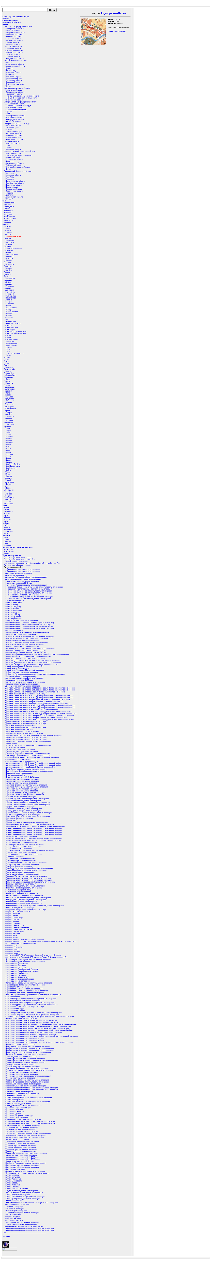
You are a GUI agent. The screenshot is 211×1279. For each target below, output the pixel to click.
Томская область (12, 143)
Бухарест (9, 405)
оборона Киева (11, 916)
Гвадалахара (10, 298)
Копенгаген (10, 278)
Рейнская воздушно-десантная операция (22, 1056)
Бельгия (7, 238)
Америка (6, 524)
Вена (7, 229)
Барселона (10, 292)
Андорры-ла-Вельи (113, 13)
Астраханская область (14, 64)
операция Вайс (11, 945)
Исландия (8, 284)
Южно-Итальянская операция (17, 1195)
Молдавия (8, 215)
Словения (8, 419)
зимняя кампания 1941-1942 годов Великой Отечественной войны (33, 763)
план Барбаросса (12, 997)
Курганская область (13, 90)
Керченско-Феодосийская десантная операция (25, 793)
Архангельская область (15, 104)
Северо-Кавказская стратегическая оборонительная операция (31, 1090)
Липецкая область (12, 44)
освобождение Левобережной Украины (21, 969)
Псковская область (13, 122)
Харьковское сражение (15, 1169)
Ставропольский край (14, 84)
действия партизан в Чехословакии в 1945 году (25, 694)
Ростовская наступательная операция (21, 1072)
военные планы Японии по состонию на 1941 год (25, 652)
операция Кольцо (12, 951)
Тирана (8, 232)
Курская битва (11, 820)
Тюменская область (13, 94)
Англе (7, 428)
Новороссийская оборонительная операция (23, 904)
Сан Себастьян (11, 327)
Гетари (8, 448)
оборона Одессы (12, 923)
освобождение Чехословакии (17, 981)
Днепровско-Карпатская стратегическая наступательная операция (33, 735)
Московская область (11, 23)
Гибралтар (9, 256)
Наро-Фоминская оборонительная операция (23, 888)
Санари (8, 462)
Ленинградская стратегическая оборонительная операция (29, 824)
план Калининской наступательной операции (24, 1001)
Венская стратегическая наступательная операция (26, 642)
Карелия (8, 112)
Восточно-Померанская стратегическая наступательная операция (33, 662)
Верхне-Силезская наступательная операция (24, 644)
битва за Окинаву (12, 615)
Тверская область (12, 54)
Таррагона (9, 341)
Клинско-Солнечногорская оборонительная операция (27, 805)
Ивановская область (14, 36)
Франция (7, 426)
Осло (7, 393)
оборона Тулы (11, 935)
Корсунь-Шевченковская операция (19, 807)
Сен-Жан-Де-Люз (12, 464)
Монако (7, 385)
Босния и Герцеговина (13, 248)
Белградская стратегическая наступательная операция (28, 589)
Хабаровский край (13, 165)
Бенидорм (9, 294)
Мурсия (8, 316)
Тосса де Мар (11, 345)
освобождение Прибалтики (16, 973)
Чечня (8, 86)
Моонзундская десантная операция (20, 872)
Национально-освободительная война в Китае (23, 1226)
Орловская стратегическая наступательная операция (28, 959)
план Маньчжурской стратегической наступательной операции (31, 1005)
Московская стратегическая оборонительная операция (28, 880)
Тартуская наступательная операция (20, 1129)
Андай (8, 430)
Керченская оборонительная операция (21, 791)
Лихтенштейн (9, 369)
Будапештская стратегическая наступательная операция (29, 636)
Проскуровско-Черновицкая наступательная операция (28, 1052)
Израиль (7, 520)
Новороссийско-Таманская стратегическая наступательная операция (34, 906)
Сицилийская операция (15, 1096)
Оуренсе (9, 318)
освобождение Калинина (15, 967)
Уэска (7, 349)
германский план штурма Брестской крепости (24, 678)
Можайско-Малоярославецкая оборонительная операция (29, 868)
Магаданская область (14, 159)
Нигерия (7, 541)
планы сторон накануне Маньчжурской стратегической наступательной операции (39, 1016)
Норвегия (8, 391)
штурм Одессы (11, 1183)
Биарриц (9, 442)
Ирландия (8, 280)
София (8, 246)
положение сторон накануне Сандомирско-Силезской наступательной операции (39, 1042)
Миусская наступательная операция (20, 860)
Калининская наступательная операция (22, 779)
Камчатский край (12, 157)
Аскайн (8, 434)
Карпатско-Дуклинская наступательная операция (26, 785)
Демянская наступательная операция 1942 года (25, 721)
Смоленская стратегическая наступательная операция (28, 1098)
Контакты (6, 1236)
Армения (7, 205)
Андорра (7, 234)
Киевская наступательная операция (20, 797)
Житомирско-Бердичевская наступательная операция (28, 755)
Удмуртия (9, 195)
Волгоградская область (15, 66)
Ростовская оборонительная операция (21, 1074)
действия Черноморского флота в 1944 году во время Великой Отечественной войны (41, 714)
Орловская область (13, 46)
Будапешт (9, 264)
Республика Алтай (13, 126)
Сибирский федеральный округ (17, 124)
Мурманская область (14, 118)
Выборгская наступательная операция (21, 672)
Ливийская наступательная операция (21, 836)
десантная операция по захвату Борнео (22, 731)
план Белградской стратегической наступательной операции (30, 999)
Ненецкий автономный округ (19, 106)
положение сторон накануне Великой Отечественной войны (30, 1034)
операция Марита (12, 953)
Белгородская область (14, 29)
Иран (6, 522)
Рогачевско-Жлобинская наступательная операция (26, 1068)
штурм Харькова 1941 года (16, 1189)
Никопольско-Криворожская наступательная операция (28, 898)
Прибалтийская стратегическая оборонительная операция (29, 1050)
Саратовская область (14, 191)
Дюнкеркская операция (15, 747)
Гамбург (8, 270)
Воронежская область (14, 34)
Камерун (7, 545)
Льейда (8, 310)
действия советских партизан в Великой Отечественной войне (31, 710)
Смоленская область (14, 50)
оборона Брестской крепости (17, 912)
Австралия (8, 549)
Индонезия (8, 512)
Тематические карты (11, 555)
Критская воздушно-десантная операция (22, 815)
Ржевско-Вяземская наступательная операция (25, 1058)
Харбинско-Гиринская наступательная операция (25, 1163)
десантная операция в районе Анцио (20, 725)
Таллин (8, 502)
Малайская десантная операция (18, 848)
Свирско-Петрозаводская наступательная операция (27, 1082)
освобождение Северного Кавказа (19, 979)
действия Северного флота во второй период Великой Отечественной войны (37, 704)
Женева (8, 494)
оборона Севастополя (14, 925)
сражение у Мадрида (14, 1220)
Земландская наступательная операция (22, 761)
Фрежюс (8, 476)
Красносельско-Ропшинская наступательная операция (28, 813)
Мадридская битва (13, 1214)
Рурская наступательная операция (20, 1078)
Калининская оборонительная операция (22, 781)
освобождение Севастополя (17, 977)
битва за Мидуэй (12, 613)
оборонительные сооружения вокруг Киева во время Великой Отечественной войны (40, 941)
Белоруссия (9, 207)
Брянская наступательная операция (20, 634)
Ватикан (7, 252)
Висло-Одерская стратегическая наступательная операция (30, 648)
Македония (8, 377)
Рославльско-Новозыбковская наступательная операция (29, 1070)
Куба (6, 533)
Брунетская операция (14, 1209)
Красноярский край (13, 137)
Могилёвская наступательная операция (22, 864)
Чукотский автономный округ (17, 167)
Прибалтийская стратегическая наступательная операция (29, 1048)
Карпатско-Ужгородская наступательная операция (26, 787)
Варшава (9, 397)
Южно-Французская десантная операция (22, 1199)
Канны (8, 452)
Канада (7, 527)
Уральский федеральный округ (17, 88)
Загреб (8, 480)
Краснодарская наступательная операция (23, 811)
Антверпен (9, 240)
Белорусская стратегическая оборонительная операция (28, 593)
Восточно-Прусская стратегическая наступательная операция (31, 664)
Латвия (7, 361)
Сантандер (10, 329)
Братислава (10, 417)
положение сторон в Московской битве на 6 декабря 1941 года (31, 1022)
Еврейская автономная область (18, 155)
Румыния (8, 403)
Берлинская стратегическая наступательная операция (28, 599)
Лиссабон (9, 401)
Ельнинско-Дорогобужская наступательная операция (27, 753)
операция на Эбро (13, 1218)
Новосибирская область (15, 139)
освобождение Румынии (15, 975)
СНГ (4, 201)
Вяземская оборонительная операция (21, 676)
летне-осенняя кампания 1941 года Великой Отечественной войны (33, 828)
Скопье (8, 379)
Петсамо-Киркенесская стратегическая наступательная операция (33, 995)
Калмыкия (9, 74)
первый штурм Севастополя (17, 987)
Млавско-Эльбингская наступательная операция (25, 862)
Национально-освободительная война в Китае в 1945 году (29, 1230)
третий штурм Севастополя (17, 1139)
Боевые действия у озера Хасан (17, 557)
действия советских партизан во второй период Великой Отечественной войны (38, 712)
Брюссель (9, 242)
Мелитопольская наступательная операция (23, 854)
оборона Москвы (12, 921)
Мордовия (9, 179)
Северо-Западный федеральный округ (20, 102)
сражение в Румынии (14, 1110)
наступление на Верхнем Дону (18, 890)
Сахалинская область (14, 163)
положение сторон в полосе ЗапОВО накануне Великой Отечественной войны (38, 1026)
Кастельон (9, 304)
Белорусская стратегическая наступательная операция (28, 591)
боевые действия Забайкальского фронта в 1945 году (28, 624)
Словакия (8, 415)
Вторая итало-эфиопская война (17, 565)
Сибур (8, 470)
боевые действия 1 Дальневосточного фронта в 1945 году (29, 622)
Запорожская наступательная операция (22, 759)
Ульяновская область (14, 197)
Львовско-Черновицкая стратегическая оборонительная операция (33, 840)
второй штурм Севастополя (17, 668)
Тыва (7, 145)
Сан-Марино (9, 407)
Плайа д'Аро (10, 322)
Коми (7, 114)
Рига (7, 363)
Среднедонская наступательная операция (23, 1119)
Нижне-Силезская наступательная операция (24, 896)
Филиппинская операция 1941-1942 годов (22, 1157)
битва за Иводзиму (13, 607)
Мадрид (8, 314)
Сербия (7, 411)
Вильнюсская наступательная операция (22, 646)
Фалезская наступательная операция (21, 1155)
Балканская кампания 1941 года (18, 583)
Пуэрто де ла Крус (13, 324)
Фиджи (6, 553)
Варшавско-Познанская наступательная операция (26, 638)
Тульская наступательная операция (20, 1145)
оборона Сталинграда (14, 931)
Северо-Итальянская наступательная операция (25, 1086)
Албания (7, 230)
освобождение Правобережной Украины (22, 971)
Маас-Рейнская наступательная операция (23, 846)
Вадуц (8, 371)
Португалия (9, 399)
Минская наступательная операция (20, 858)
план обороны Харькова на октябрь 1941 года (24, 1007)
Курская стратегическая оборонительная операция (26, 822)
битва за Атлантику (13, 603)
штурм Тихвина (12, 1187)
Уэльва (8, 347)
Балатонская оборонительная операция (22, 581)
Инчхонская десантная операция (19, 773)
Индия (6, 510)
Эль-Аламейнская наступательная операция (24, 1193)
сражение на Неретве (14, 1112)
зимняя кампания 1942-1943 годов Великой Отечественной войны (33, 765)
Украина (7, 223)
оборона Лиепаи (12, 919)
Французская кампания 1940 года (19, 1161)
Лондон (8, 260)
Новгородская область (14, 120)
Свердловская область (15, 92)
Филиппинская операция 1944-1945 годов (22, 1159)
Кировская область (13, 175)
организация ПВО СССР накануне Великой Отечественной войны (33, 955)
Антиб (7, 432)
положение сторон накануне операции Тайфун (24, 1040)
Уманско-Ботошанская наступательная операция (26, 1153)
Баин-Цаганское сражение (16, 561)
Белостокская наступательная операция (22, 595)
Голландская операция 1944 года (19, 680)
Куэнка (8, 306)
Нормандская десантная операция (19, 908)
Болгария (8, 244)
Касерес (8, 302)
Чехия (6, 486)
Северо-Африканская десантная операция (23, 1084)
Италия (7, 357)
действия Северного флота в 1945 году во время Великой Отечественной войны (39, 698)
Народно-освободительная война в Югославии (25, 886)
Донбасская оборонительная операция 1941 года (25, 737)
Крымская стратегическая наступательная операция (27, 817)
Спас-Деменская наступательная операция (23, 1106)
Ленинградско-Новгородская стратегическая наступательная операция (35, 826)
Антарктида (9, 551)
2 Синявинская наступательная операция (22, 571)
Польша (7, 395)
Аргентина (8, 531)
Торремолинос (11, 343)
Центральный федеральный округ (18, 27)
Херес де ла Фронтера (14, 353)
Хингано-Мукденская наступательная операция (25, 1171)
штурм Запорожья (13, 1179)
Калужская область (13, 38)
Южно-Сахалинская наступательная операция (25, 1197)
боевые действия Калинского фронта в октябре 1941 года (29, 628)
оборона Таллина (12, 933)
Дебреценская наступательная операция (22, 686)
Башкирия (9, 173)
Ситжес (8, 335)
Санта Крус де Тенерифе (15, 331)
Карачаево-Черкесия (14, 76)
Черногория (9, 482)
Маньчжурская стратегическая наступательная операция (29, 850)
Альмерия (9, 290)
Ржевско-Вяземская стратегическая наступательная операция (31, 1060)
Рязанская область (13, 48)
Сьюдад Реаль (11, 339)
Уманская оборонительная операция (20, 1151)
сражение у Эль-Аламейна (16, 1117)
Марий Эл (9, 177)
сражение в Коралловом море (17, 1108)
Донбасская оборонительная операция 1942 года (25, 739)
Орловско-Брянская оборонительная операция (25, 961)
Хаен (7, 351)
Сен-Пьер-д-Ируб (12, 466)
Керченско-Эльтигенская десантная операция (24, 795)
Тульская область (12, 56)
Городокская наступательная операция (21, 684)
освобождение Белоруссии (16, 963)
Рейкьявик (9, 286)
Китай (6, 508)
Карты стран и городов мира (15, 17)
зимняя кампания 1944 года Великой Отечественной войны (30, 767)
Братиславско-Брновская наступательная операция (27, 632)
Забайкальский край (13, 131)
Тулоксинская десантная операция (20, 1143)
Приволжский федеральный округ (18, 171)
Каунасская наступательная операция (21, 789)
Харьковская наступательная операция (22, 1165)
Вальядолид (10, 296)
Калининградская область (16, 110)
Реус (7, 320)
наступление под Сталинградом (18, 892)
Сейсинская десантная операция (19, 1092)
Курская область (12, 42)
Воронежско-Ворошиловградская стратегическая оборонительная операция (37, 654)
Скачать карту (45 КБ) (117, 31)
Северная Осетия (12, 82)
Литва (6, 365)
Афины (8, 274)
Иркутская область (13, 133)
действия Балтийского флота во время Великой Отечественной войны (35, 692)
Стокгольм (9, 498)
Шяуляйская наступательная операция (21, 1191)
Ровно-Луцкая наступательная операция (22, 1066)
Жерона (8, 300)
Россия (5, 25)
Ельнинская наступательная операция (21, 751)
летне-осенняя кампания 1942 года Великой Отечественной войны (33, 830)
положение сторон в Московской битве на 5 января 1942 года (31, 1020)
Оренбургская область (14, 183)
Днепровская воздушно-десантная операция (24, 733)
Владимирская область (15, 32)
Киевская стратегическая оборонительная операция (27, 799)
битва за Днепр (11, 605)
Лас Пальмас (11, 308)
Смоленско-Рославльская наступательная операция (27, 1102)
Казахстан (8, 211)
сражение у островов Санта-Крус (19, 1115)
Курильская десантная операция (19, 819)
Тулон (7, 472)
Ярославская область (14, 58)
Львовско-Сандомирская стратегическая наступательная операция (33, 838)
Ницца (8, 458)
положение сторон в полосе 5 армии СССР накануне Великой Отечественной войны (40, 1024)
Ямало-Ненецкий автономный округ (22, 98)
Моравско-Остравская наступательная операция (26, 876)
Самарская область (13, 189)
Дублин (8, 282)
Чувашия (9, 199)
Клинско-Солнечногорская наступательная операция (27, 803)
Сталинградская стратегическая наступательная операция (30, 1121)
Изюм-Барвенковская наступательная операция (25, 769)
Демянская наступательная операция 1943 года (25, 723)
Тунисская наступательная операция (21, 1149)
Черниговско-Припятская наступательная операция (27, 1173)
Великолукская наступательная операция (22, 640)
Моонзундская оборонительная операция (22, 874)
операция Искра (12, 949)
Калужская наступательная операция (21, 783)
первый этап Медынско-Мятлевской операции (24, 993)
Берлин (8, 268)
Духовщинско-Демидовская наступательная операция (28, 745)
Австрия (7, 227)
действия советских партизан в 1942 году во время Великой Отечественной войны (40, 706)
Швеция (7, 496)
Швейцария (9, 490)
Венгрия (7, 262)
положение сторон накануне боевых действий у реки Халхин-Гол (32, 563)
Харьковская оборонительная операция (22, 1167)
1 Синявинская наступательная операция (22, 569)
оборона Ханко (11, 937)
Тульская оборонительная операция (20, 1147)
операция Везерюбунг (14, 947)
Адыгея (8, 62)
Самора (8, 326)
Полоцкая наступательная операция (20, 1044)
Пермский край (11, 187)
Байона (8, 438)
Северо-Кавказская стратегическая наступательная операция (31, 1088)
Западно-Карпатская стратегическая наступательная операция (32, 757)
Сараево (9, 250)
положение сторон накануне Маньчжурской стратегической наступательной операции (41, 1036)
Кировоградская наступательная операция (23, 801)
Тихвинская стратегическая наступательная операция (28, 1133)
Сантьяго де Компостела (15, 333)
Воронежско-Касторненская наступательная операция (28, 656)
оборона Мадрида (12, 1216)
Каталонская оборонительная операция (22, 1212)
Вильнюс (9, 367)
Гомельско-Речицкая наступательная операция (25, 682)
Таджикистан (9, 217)
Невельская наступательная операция (21, 894)
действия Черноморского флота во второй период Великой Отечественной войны (39, 720)
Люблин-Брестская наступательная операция (24, 844)
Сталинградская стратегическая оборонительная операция (30, 1123)
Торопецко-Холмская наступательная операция (25, 1135)
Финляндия (8, 423)
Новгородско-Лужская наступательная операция (25, 900)
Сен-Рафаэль (11, 468)
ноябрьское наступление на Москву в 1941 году (25, 910)
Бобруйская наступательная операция (21, 621)
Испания (7, 288)
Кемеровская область (14, 135)
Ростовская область (13, 80)
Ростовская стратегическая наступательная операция (28, 1076)
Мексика (7, 529)
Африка (6, 535)
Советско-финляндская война (18, 1104)
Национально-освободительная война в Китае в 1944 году (29, 1228)
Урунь (7, 474)
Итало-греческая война (15, 775)
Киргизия (7, 213)
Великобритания (11, 254)
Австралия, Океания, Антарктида (17, 547)
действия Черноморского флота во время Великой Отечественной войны (36, 718)
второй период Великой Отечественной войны (24, 666)
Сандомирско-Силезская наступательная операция (27, 1080)
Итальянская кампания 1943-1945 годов (22, 777)
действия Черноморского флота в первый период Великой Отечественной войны (39, 716)
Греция (7, 272)
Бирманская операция (14, 601)
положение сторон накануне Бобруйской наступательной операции (33, 1032)
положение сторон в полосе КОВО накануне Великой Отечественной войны (37, 1028)
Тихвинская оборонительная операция (21, 1131)
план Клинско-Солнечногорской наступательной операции (29, 1003)
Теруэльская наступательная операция (22, 1222)
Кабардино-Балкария (14, 72)
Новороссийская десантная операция (21, 902)
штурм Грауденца (12, 1177)
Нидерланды (9, 387)
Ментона (9, 454)
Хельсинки (9, 425)
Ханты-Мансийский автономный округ (23, 96)
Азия (4, 506)
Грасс (7, 450)
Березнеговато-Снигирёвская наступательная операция (29, 597)
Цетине (8, 484)
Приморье (9, 161)
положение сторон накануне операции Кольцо (24, 1038)
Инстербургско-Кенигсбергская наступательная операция (29, 771)
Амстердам (10, 389)
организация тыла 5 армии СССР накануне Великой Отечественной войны (36, 957)
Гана (6, 543)
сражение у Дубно (13, 1114)
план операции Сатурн (14, 1009)
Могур (8, 456)
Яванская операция (13, 1201)
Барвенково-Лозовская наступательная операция (26, 585)
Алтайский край (11, 128)
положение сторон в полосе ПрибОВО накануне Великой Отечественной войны (39, 1030)
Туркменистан (10, 219)
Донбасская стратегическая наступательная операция (28, 741)
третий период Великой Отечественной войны (24, 1137)
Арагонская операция (14, 1207)
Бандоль (9, 440)
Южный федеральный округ (15, 60)
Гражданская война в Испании (16, 1205)
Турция (7, 514)
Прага (7, 488)
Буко (7, 446)
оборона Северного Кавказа (17, 927)
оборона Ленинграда (14, 917)
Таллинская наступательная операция (21, 1127)
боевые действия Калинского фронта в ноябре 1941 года (29, 626)
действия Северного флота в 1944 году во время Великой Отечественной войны (39, 696)
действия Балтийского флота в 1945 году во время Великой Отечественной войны (40, 690)
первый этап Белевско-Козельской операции (24, 989)
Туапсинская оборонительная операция (22, 1141)
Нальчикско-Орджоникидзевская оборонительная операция (30, 882)
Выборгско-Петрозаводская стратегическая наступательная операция (35, 674)
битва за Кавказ (12, 609)
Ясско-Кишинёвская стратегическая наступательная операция (31, 1203)
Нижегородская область (15, 181)
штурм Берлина (12, 1175)
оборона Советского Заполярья (18, 929)
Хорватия (8, 478)
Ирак (6, 516)
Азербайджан (9, 203)
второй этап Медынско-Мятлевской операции (24, 670)
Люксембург (9, 373)
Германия (8, 266)
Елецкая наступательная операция (20, 749)
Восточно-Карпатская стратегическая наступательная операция (32, 660)
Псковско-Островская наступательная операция (25, 1054)
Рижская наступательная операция (20, 1064)
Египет (7, 539)
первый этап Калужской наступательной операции (26, 991)
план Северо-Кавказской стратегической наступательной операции (33, 1013)
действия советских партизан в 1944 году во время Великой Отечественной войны (40, 708)
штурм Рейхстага (12, 1185)
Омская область (12, 141)
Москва (5, 19)
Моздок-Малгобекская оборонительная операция (25, 870)
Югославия (8, 504)
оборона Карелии (12, 914)
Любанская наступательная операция (21, 842)
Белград (8, 413)
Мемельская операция (14, 856)
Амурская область (13, 153)
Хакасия (8, 147)
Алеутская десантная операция (18, 573)
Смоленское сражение (14, 1100)
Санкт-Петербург (10, 21)
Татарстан (9, 193)
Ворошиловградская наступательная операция (25, 658)
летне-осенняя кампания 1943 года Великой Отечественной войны (33, 832)
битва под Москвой (13, 619)
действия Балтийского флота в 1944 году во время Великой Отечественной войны (40, 688)
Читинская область (13, 149)
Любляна (9, 421)
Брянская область (12, 31)
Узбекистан (8, 221)
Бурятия (8, 130)
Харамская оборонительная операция (21, 1224)
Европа (5, 225)
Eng (4, 1232)
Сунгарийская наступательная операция (22, 1125)
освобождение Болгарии (15, 965)
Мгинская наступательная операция (20, 852)
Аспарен (9, 436)
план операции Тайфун (15, 1011)
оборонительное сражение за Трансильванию (24, 939)
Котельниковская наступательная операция (23, 809)
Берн (7, 492)
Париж (8, 460)
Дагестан (9, 68)
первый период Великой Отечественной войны (25, 985)
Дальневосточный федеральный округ (20, 151)
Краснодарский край (13, 78)
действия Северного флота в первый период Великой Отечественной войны (37, 700)
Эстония (7, 500)
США (6, 525)
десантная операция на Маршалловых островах (25, 727)
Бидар (8, 444)
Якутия (8, 169)
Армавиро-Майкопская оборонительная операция (26, 577)
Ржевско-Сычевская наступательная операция (25, 1062)
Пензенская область (13, 185)
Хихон (8, 355)
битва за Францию (13, 617)
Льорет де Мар (11, 312)
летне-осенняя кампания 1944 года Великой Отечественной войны (33, 834)
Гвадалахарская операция (16, 1211)
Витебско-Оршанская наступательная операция (25, 650)
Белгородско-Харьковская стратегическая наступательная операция (34, 587)
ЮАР (6, 537)
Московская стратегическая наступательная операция (28, 878)
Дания (6, 276)
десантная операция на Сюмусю (19, 729)
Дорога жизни (11, 743)
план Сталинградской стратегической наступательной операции (32, 1015)
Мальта (7, 381)
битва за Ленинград (13, 611)
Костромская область (14, 40)
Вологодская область (14, 108)
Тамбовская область (14, 52)
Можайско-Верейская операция (18, 866)
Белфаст (9, 258)
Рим (7, 359)
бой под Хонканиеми (14, 630)
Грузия (7, 209)
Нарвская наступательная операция (20, 884)
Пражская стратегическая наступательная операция (27, 1046)
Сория (8, 337)
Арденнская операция (14, 575)
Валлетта (9, 383)
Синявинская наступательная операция (22, 1094)
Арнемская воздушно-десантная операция (23, 579)
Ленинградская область (15, 116)
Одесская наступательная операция (20, 943)
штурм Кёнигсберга (13, 1181)
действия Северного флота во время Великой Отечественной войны (34, 702)
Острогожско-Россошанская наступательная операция (28, 983)
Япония (7, 518)
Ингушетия (10, 70)
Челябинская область (14, 100)
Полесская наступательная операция (21, 1018)
